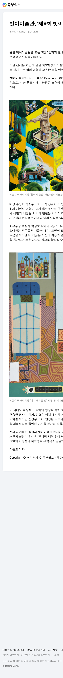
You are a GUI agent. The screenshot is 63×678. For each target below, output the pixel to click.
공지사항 (52, 649)
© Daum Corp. (11, 665)
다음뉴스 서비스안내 (13, 649)
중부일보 (14, 4)
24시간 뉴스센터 (36, 649)
